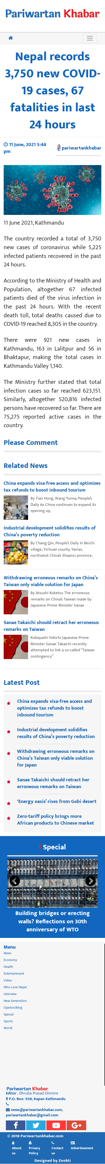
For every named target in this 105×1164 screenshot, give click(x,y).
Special (54, 847)
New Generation (15, 1001)
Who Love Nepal (15, 987)
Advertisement (82, 1148)
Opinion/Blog (13, 1007)
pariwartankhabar (81, 148)
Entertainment (14, 973)
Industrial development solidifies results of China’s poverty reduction (56, 733)
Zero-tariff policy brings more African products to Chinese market (55, 819)
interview (10, 994)
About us (16, 1150)
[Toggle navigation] (90, 38)
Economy (10, 960)
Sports (8, 1021)
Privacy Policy (34, 1150)
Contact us (57, 1150)
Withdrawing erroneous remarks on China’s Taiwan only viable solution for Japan (55, 758)
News (7, 953)
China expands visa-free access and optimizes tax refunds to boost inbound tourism (54, 708)
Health (8, 967)
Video (8, 980)
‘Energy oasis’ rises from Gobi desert (56, 801)
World (8, 1028)
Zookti (65, 1160)
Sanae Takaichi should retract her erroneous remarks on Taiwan (53, 783)
